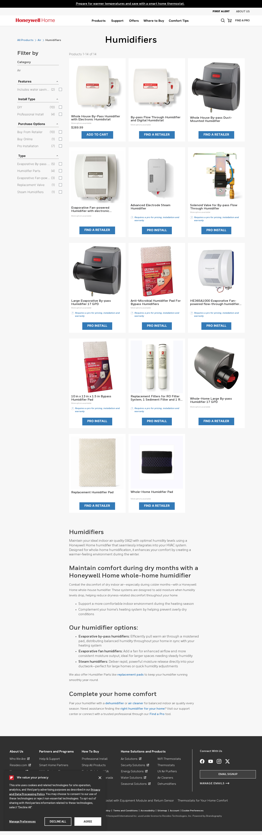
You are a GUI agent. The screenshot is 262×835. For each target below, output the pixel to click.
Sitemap (163, 811)
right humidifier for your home (142, 708)
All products (25, 40)
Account (175, 811)
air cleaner (135, 703)
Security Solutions (135, 765)
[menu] (98, 20)
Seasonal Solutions (136, 783)
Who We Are (20, 759)
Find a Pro (157, 714)
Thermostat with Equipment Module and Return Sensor (135, 800)
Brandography (214, 816)
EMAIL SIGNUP (227, 774)
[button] (222, 20)
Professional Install (95, 759)
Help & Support (49, 759)
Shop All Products (94, 765)
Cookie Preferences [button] (193, 811)
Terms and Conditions (126, 811)
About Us (243, 11)
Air (39, 40)
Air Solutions (131, 759)
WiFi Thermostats (169, 759)
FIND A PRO (242, 20)
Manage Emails (212, 783)
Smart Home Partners (53, 765)
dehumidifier (114, 703)
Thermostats (166, 765)
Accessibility (148, 811)
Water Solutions (133, 777)
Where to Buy (153, 21)
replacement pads (130, 674)
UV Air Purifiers (167, 771)
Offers (134, 21)
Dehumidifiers (166, 783)
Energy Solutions (134, 771)
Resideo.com (20, 765)
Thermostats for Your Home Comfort (203, 800)
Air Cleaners (165, 777)
